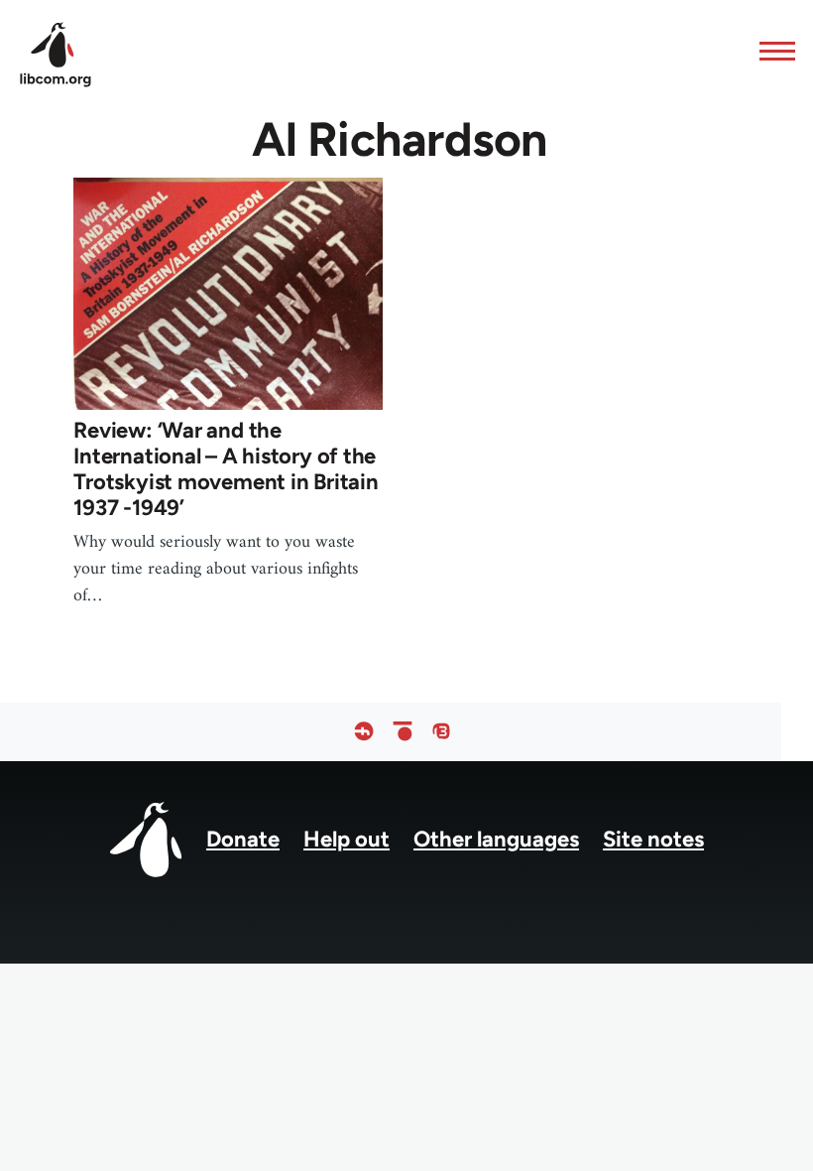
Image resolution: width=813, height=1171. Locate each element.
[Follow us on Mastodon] (441, 731)
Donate (243, 839)
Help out (346, 839)
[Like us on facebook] (364, 731)
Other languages (496, 839)
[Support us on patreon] (402, 731)
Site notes (653, 839)
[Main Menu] (771, 50)
